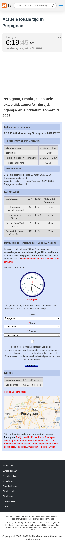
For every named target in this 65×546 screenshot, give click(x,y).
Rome (34, 437)
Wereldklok (8, 466)
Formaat (32, 331)
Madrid (27, 437)
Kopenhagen (45, 443)
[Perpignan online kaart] (32, 428)
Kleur (32, 323)
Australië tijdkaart (10, 476)
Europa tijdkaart (10, 471)
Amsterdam (33, 447)
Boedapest (50, 437)
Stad (32, 314)
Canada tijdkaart (10, 486)
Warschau (19, 440)
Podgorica (21, 447)
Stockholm (49, 440)
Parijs (41, 437)
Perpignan (32, 299)
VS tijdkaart (8, 481)
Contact (6, 506)
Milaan (27, 443)
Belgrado (8, 443)
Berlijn (19, 437)
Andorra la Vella (47, 447)
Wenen (28, 440)
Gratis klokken (9, 501)
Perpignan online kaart (15, 392)
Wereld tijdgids (9, 491)
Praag (35, 443)
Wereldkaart (8, 496)
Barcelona (38, 440)
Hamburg (8, 440)
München (18, 443)
